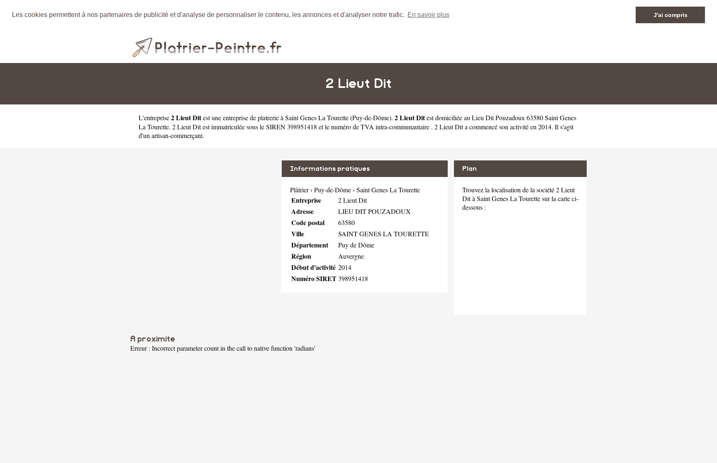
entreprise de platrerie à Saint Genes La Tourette (286, 117)
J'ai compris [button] (671, 15)
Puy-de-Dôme (370, 117)
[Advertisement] (203, 218)
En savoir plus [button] (428, 14)
